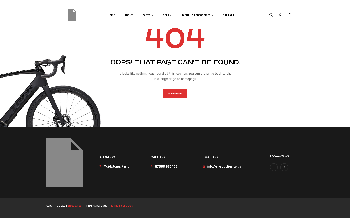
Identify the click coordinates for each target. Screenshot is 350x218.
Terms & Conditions (122, 206)
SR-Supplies (74, 206)
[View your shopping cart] (289, 14)
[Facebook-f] (274, 167)
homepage (175, 93)
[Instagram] (284, 167)
